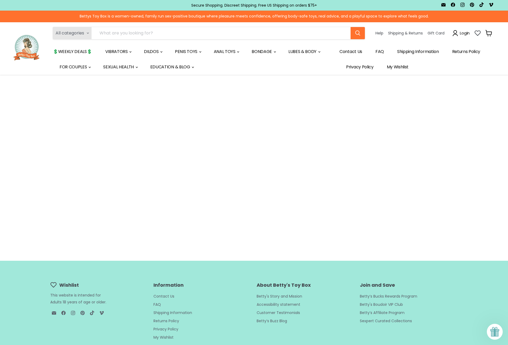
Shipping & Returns (405, 33)
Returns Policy (466, 51)
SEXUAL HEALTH (119, 67)
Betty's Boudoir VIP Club (381, 304)
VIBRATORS (117, 51)
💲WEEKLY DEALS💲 (72, 51)
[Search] (358, 33)
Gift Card (436, 33)
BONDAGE (262, 51)
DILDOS (152, 51)
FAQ (379, 51)
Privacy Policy (360, 67)
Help (379, 33)
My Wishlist (398, 67)
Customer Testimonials (278, 312)
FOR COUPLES (74, 67)
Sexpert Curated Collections (386, 321)
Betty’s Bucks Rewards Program (388, 296)
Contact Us (350, 51)
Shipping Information (418, 51)
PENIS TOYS (186, 51)
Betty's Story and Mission (279, 296)
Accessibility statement (278, 304)
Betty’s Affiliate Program (382, 312)
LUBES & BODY (303, 51)
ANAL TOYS (225, 51)
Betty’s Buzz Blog (272, 321)
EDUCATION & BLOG (170, 67)
